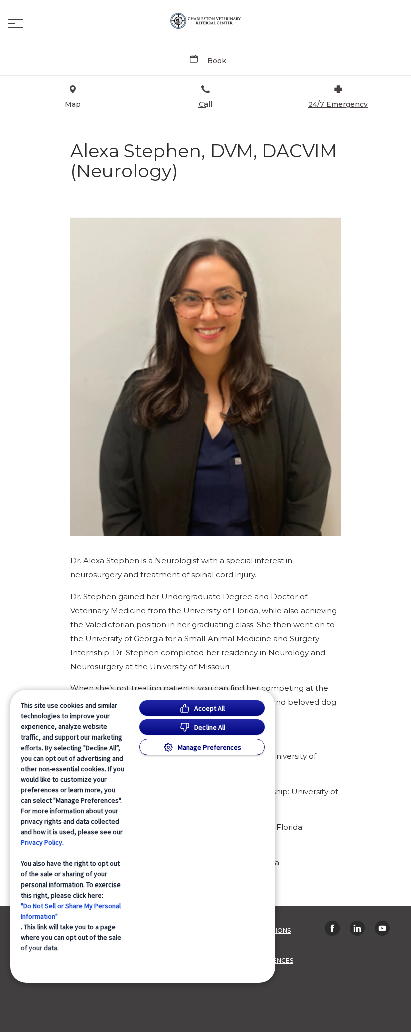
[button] (15, 23)
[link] (205, 21)
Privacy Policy (41, 842)
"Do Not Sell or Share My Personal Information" (71, 911)
